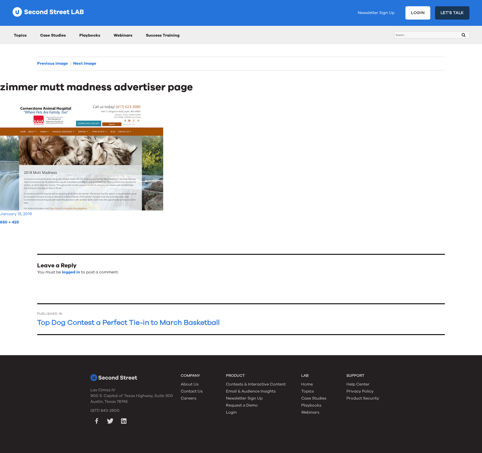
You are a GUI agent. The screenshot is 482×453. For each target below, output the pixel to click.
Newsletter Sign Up (376, 13)
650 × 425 (9, 222)
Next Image (84, 63)
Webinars (123, 35)
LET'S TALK (452, 13)
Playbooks (89, 35)
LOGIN (418, 13)
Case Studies (53, 35)
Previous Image (52, 63)
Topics (20, 35)
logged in (71, 272)
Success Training (162, 35)
